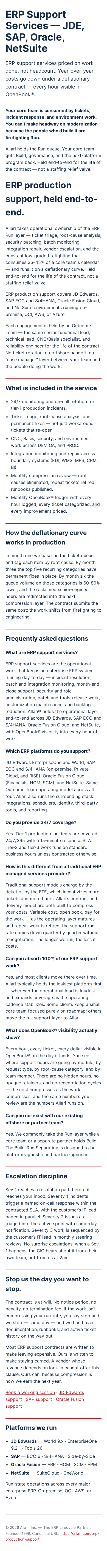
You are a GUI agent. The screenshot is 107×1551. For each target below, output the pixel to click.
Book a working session (30, 1392)
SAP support (39, 1399)
